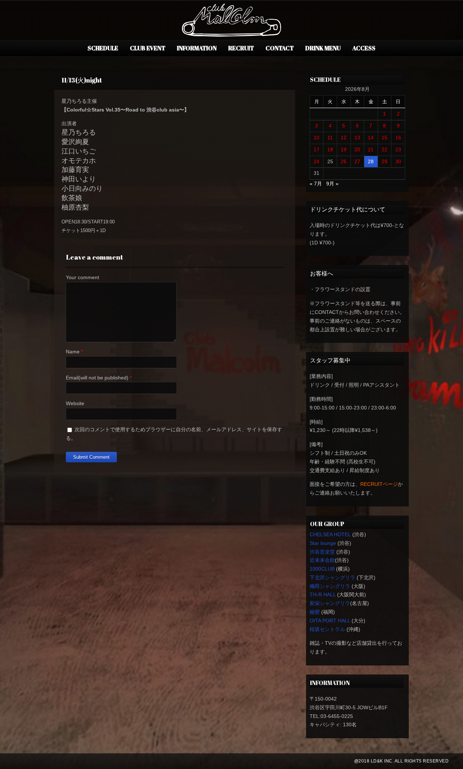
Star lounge (323, 543)
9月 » (332, 183)
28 (371, 161)
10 (316, 137)
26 (344, 161)
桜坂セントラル (327, 629)
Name (73, 351)
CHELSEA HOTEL (330, 534)
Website (75, 403)
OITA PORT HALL (330, 620)
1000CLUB (322, 569)
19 (344, 149)
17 (316, 149)
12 (344, 137)
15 (384, 137)
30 (398, 161)
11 (330, 137)
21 (371, 149)
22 (384, 149)
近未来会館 (322, 560)
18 (330, 149)
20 (357, 149)
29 (384, 161)
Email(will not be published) (97, 378)
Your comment (82, 277)
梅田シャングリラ (330, 586)
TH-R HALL (323, 594)
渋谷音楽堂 (322, 552)
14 (371, 137)
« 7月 (316, 183)
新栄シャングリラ (330, 603)
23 (398, 149)
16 (398, 137)
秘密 (315, 612)
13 (357, 137)
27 (357, 161)
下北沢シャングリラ (332, 577)
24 (316, 161)
